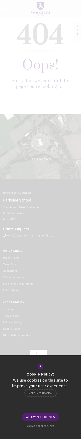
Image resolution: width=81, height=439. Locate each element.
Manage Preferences (40, 426)
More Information (40, 393)
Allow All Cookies (40, 417)
